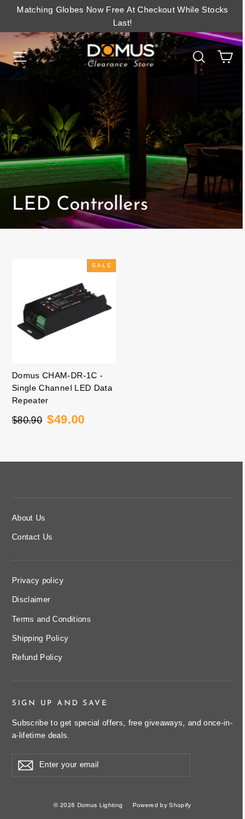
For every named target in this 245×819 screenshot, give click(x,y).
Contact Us (32, 536)
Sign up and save (60, 703)
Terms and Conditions (51, 619)
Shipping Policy (40, 638)
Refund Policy (37, 657)
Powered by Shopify (162, 805)
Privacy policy (38, 580)
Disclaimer (31, 599)
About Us (29, 517)
